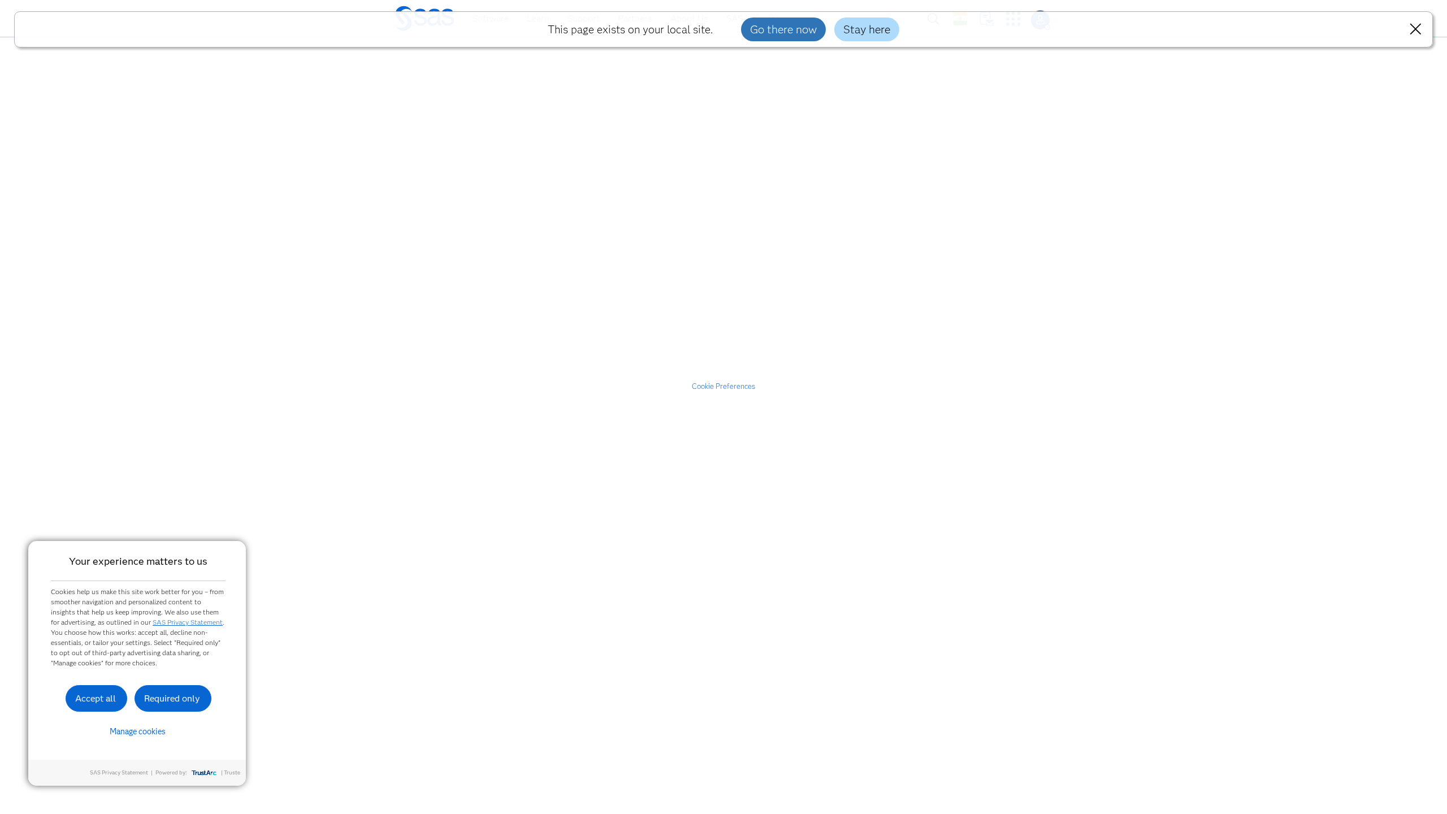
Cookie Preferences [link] (723, 386)
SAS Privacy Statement (188, 622)
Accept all (95, 698)
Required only (172, 698)
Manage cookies (138, 731)
